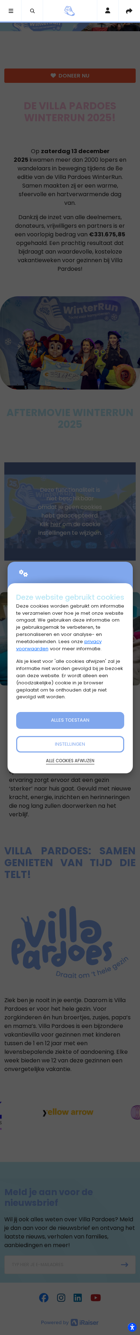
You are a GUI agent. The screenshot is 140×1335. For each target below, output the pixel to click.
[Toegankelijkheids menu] (132, 1327)
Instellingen (70, 744)
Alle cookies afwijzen (70, 761)
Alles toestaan (70, 720)
